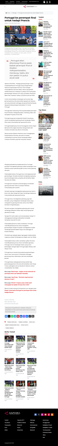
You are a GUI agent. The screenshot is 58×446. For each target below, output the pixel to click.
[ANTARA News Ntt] (30, 6)
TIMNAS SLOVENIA (23, 322)
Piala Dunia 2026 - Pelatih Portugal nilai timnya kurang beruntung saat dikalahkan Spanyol (31, 370)
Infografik (32, 427)
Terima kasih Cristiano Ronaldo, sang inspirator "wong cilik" (31, 346)
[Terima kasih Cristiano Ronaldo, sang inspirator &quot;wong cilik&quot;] (31, 338)
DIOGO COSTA (24, 324)
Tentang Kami (25, 1)
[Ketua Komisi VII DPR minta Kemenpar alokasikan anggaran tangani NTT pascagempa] (41, 97)
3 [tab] (46, 196)
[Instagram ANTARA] (49, 1)
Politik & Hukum (21, 422)
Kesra (18, 427)
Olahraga (14, 13)
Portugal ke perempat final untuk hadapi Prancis (30, 13)
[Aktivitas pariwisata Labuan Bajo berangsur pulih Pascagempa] (41, 23)
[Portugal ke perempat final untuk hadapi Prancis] (46, 118)
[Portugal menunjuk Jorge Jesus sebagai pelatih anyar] (9, 338)
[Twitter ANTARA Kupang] (47, 1)
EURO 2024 (32, 322)
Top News (18, 1)
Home (8, 13)
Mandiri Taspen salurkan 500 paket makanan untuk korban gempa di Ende (47, 34)
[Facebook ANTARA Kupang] (44, 1)
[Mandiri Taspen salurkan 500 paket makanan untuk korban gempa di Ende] (41, 34)
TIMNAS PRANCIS (9, 328)
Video (6, 430)
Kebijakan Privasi (47, 425)
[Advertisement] (20, 152)
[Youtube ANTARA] (44, 2)
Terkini (6, 1)
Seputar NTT (20, 420)
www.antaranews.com (34, 1)
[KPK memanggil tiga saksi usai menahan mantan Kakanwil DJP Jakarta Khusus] (41, 73)
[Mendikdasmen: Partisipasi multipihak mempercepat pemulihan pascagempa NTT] (41, 84)
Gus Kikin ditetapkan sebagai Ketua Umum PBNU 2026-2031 (47, 137)
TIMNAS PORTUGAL (12, 322)
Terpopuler (12, 1)
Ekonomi (19, 425)
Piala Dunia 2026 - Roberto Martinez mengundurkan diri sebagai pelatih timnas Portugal (9, 392)
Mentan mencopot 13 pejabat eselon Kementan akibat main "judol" (45, 127)
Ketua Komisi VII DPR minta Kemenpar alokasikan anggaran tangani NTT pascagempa (47, 100)
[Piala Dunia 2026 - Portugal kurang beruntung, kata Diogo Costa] (20, 361)
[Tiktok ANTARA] (47, 2)
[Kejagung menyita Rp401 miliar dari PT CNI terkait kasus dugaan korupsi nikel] (41, 52)
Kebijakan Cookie (47, 427)
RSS (44, 437)
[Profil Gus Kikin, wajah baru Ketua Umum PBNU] (41, 64)
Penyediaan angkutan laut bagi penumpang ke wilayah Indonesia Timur (46, 188)
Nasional (32, 430)
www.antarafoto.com (9, 3)
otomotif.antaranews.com (21, 3)
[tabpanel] (46, 191)
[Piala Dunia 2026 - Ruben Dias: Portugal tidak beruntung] (9, 361)
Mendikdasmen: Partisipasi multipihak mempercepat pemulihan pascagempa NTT (47, 87)
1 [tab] (41, 196)
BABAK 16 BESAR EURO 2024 (12, 324)
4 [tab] (48, 196)
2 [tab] (44, 196)
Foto (40, 182)
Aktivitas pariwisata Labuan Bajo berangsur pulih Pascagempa (47, 24)
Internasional (33, 425)
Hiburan (32, 422)
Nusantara (20, 430)
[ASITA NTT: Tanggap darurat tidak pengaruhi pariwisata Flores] (41, 44)
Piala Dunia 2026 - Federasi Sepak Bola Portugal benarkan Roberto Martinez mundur (20, 347)
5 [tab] (50, 196)
